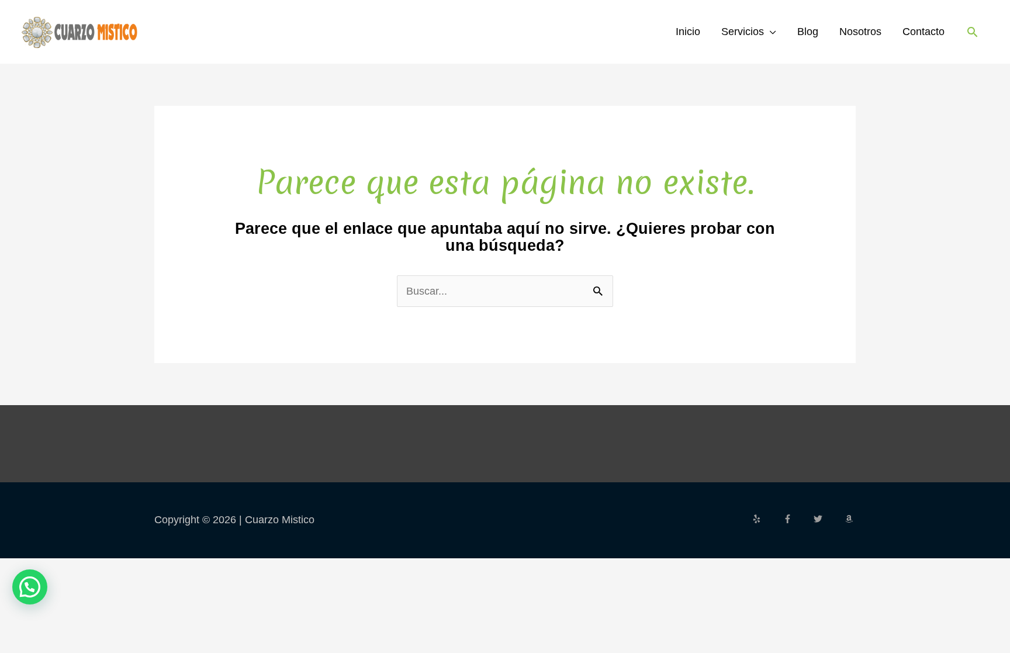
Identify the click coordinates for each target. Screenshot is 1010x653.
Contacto (923, 31)
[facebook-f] (797, 518)
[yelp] (766, 518)
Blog (807, 31)
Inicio (688, 31)
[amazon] (850, 518)
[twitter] (828, 518)
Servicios (742, 31)
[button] (972, 32)
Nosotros (860, 31)
